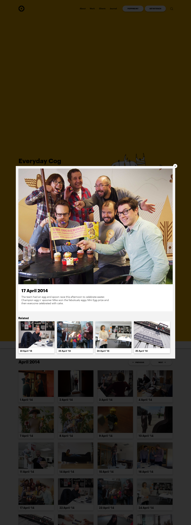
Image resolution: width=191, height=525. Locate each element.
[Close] (175, 166)
